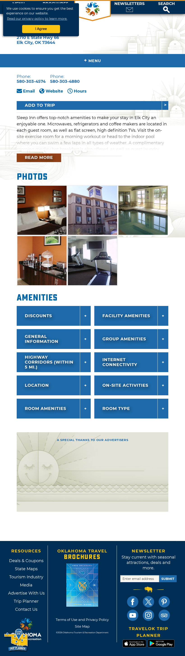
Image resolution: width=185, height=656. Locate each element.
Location (37, 385)
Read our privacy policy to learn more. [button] (37, 19)
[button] (166, 7)
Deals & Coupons (26, 560)
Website (54, 91)
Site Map (82, 626)
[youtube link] (132, 615)
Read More (39, 157)
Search (166, 4)
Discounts (38, 315)
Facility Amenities (126, 315)
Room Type (116, 408)
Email (29, 91)
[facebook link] (132, 601)
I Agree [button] (41, 29)
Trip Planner (26, 601)
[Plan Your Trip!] (16, 640)
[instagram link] (148, 615)
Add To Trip (40, 105)
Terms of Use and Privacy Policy (82, 620)
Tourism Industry (26, 577)
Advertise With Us (26, 593)
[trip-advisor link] (164, 615)
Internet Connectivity (119, 362)
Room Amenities (45, 408)
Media (26, 585)
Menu (92, 60)
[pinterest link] (164, 601)
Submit (167, 579)
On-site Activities (125, 385)
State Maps (26, 568)
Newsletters (129, 4)
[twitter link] (148, 601)
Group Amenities (124, 339)
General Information (41, 339)
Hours (80, 91)
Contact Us (26, 609)
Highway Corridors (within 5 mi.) (49, 362)
